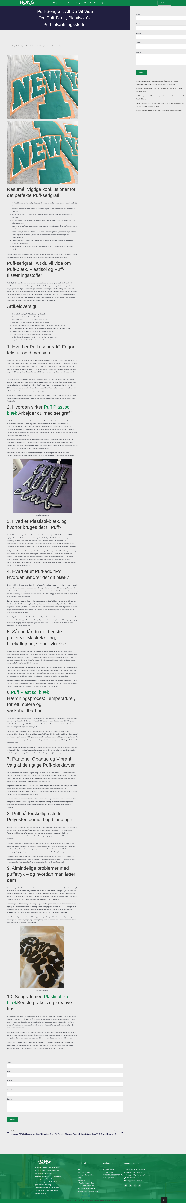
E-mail (9, 1071)
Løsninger (78, 3)
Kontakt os (94, 3)
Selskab (10, 1090)
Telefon (10, 1081)
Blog (85, 3)
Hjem (48, 3)
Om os (70, 3)
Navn (9, 1062)
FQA (102, 3)
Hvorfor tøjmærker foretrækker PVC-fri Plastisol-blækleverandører (159, 110)
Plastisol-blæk (58, 3)
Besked (10, 1099)
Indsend (12, 1119)
